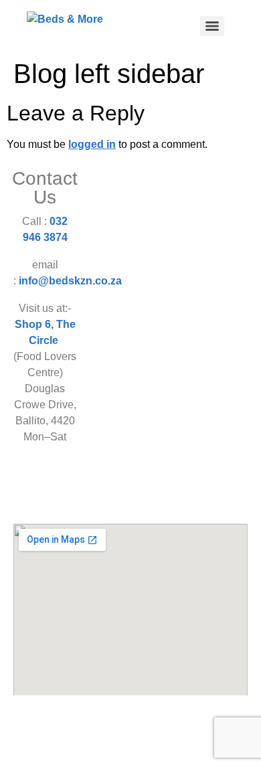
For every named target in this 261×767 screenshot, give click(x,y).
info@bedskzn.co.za (70, 280)
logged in (92, 144)
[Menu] (212, 26)
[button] (130, 492)
